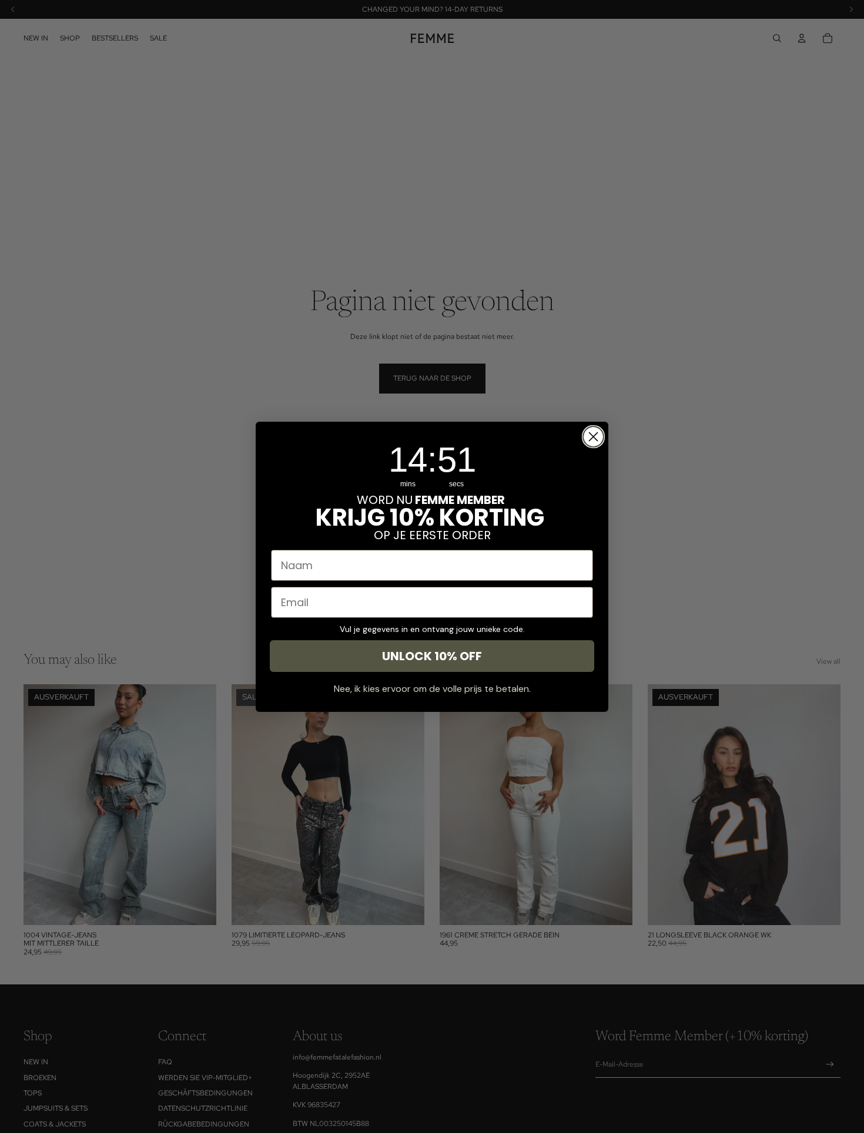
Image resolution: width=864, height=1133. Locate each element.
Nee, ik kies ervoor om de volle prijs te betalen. (432, 689)
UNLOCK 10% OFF (432, 656)
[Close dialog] (593, 436)
